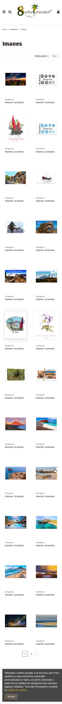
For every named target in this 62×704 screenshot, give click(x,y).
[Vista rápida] (26, 78)
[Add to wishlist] (26, 67)
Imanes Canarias (14, 102)
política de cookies (17, 690)
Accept (11, 696)
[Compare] (26, 73)
